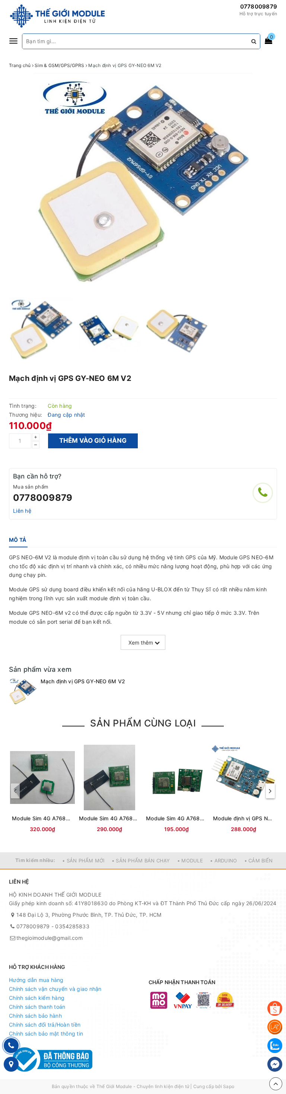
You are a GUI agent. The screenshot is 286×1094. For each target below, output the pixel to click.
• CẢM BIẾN (258, 861)
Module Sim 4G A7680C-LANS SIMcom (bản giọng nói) (109, 818)
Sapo (228, 1086)
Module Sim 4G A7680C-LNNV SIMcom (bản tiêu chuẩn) (176, 818)
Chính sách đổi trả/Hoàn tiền (44, 1024)
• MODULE (190, 861)
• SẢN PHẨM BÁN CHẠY (141, 861)
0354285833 (72, 926)
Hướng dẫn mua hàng (36, 980)
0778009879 (258, 6)
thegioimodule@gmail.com (49, 938)
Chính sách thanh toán (37, 1007)
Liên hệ (22, 511)
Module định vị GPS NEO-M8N (243, 818)
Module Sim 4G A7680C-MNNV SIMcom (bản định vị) (42, 818)
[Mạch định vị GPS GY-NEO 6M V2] (23, 692)
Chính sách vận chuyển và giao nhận (55, 989)
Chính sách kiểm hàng (36, 998)
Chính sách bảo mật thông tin (46, 1033)
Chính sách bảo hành (35, 1015)
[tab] (17, 539)
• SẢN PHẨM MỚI (83, 861)
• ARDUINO (223, 861)
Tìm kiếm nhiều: (35, 860)
